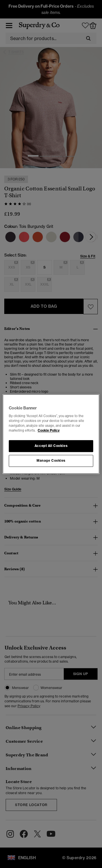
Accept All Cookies (51, 446)
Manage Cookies (51, 461)
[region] (51, 434)
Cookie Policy (49, 430)
